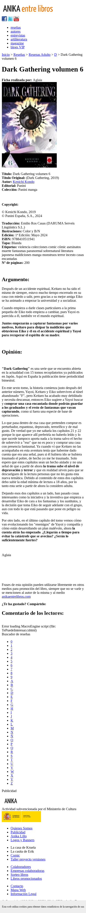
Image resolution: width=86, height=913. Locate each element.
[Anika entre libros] (24, 805)
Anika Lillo (19, 836)
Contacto (17, 886)
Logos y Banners (22, 840)
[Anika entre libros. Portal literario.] (31, 14)
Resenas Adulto (39, 54)
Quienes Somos (21, 828)
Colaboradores (21, 867)
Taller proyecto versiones (28, 859)
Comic (15, 855)
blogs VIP (18, 47)
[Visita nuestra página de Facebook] (4, 20)
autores (16, 31)
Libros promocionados (26, 878)
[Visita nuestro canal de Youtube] (16, 20)
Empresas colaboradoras (27, 871)
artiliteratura (19, 39)
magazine (17, 43)
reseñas (16, 27)
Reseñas (19, 54)
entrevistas (18, 35)
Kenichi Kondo (23, 182)
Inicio (6, 54)
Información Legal (23, 894)
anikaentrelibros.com (16, 596)
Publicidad (18, 832)
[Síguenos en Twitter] (10, 20)
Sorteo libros (19, 874)
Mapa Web (18, 890)
